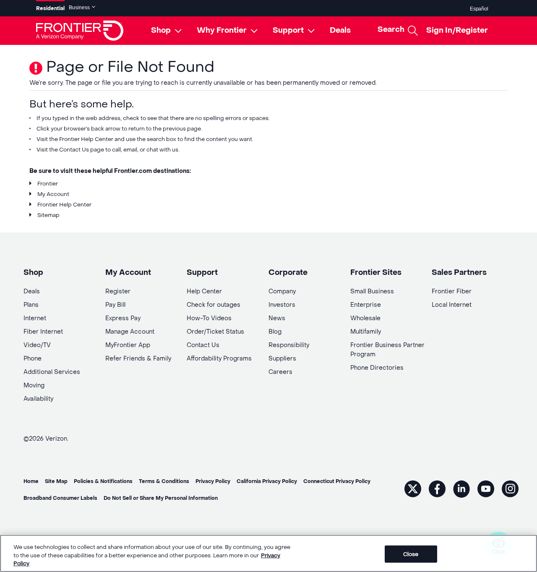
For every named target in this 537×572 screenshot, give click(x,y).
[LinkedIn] (461, 488)
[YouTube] (486, 488)
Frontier (47, 183)
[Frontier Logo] (79, 30)
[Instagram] (510, 488)
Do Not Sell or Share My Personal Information (161, 498)
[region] (268, 553)
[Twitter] (413, 488)
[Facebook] (437, 488)
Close (411, 553)
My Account (53, 194)
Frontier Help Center (86, 139)
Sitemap (48, 215)
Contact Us (74, 149)
